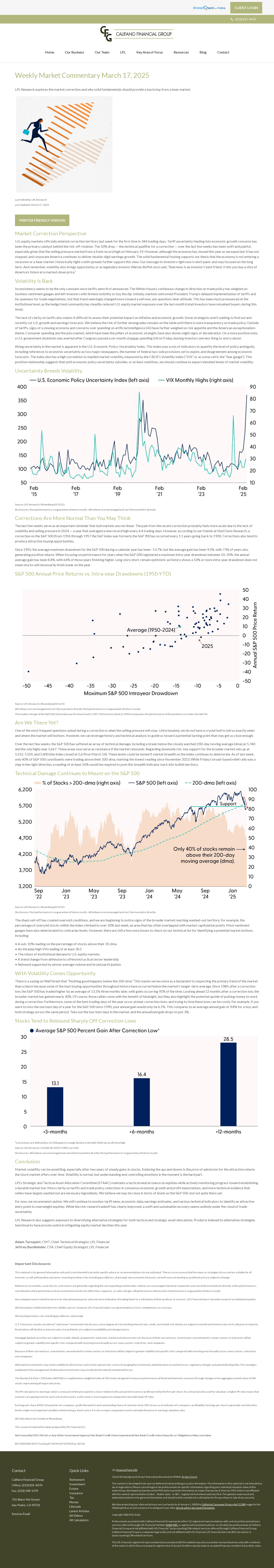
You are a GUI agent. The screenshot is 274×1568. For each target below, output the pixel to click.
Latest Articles (79, 1511)
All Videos (76, 1515)
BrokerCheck (189, 1476)
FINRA (169, 1525)
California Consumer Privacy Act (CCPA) (224, 1504)
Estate (73, 1488)
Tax (71, 1497)
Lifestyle (75, 1506)
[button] (74, 52)
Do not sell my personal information (195, 1507)
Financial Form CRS (126, 1470)
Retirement (77, 1479)
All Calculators (79, 1520)
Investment (77, 1484)
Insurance (76, 1493)
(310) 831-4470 (245, 19)
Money (74, 1502)
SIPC (175, 1525)
